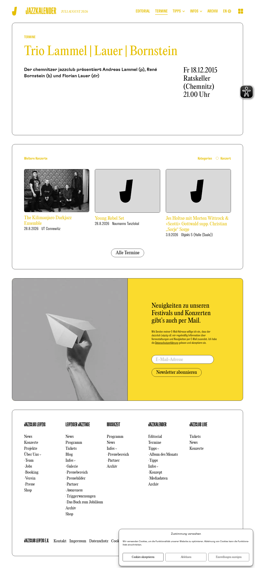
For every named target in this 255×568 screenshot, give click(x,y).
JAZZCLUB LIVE (198, 424)
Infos (69, 460)
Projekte (30, 448)
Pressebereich (77, 472)
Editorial (155, 436)
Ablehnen (186, 557)
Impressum (77, 541)
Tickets (71, 448)
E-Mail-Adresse (169, 359)
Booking (31, 472)
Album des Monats (163, 454)
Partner (72, 484)
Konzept (155, 472)
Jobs (28, 466)
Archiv (71, 508)
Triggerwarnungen (81, 496)
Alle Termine (127, 253)
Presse (30, 484)
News (28, 436)
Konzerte (31, 442)
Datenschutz (98, 541)
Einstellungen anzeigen (229, 557)
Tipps (152, 448)
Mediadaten (158, 478)
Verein (30, 478)
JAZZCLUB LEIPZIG (35, 424)
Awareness (75, 490)
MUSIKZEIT (113, 424)
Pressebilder (76, 478)
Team (29, 460)
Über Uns (31, 454)
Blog (69, 454)
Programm (74, 442)
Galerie (72, 466)
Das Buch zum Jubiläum (85, 502)
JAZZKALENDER (157, 424)
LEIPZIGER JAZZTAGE (78, 424)
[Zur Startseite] (14, 11)
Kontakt (60, 541)
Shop (28, 490)
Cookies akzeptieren (143, 557)
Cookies (117, 541)
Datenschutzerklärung (166, 342)
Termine (154, 442)
